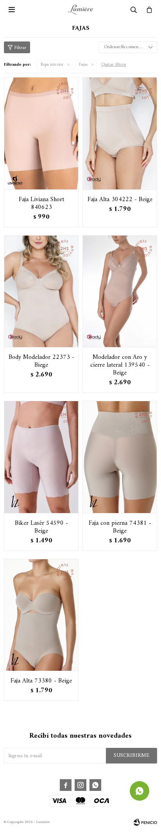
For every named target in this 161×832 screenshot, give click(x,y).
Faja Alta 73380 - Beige (41, 681)
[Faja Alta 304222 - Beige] (119, 133)
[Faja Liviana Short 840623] (41, 133)
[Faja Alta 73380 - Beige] (41, 615)
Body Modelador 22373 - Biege (41, 361)
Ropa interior (52, 64)
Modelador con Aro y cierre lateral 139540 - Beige (120, 365)
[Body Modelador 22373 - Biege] (41, 291)
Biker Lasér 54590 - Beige (41, 527)
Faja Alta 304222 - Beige (120, 199)
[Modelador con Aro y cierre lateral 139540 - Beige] (119, 291)
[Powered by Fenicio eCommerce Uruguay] (145, 822)
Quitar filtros (113, 65)
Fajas (83, 64)
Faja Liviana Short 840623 (41, 203)
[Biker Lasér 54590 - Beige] (41, 457)
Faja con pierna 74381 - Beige (120, 527)
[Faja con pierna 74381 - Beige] (119, 457)
